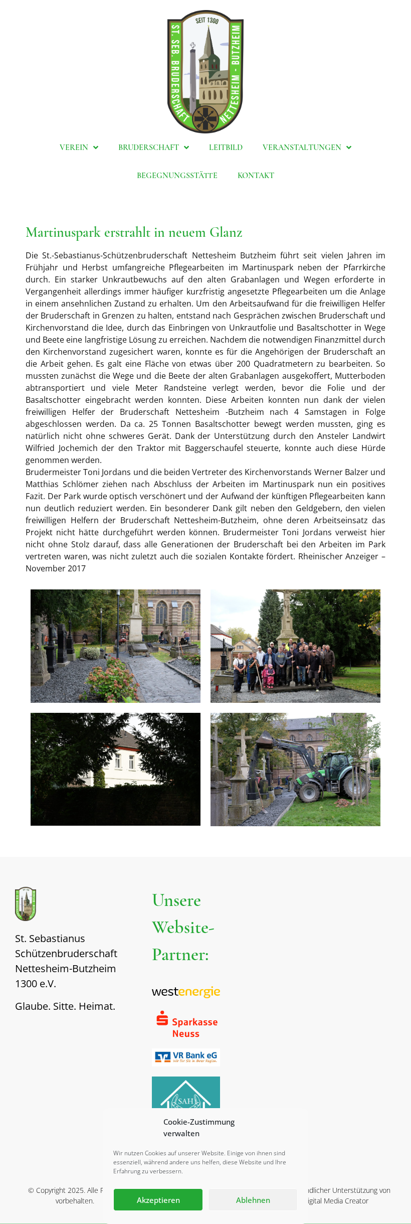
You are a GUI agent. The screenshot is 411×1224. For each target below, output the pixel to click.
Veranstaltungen (302, 147)
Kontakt (256, 176)
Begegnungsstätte (177, 176)
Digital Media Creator (335, 1200)
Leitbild (226, 147)
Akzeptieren (158, 1200)
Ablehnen (253, 1200)
